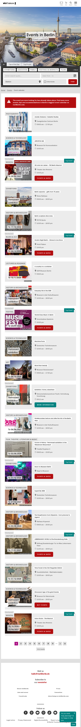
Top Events (27, 64)
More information (45, 405)
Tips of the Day (14, 64)
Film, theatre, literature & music (21, 439)
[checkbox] (9, 69)
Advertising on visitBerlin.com (58, 696)
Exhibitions (11, 188)
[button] (66, 3)
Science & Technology (16, 138)
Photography (12, 114)
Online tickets (51, 82)
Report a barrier (56, 720)
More (76, 70)
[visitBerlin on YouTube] (38, 713)
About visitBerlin (22, 688)
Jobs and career (22, 692)
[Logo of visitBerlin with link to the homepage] (9, 3)
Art (7, 362)
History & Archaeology (16, 213)
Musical (9, 162)
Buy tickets (42, 605)
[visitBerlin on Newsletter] (55, 713)
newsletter (42, 682)
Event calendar (40, 39)
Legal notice (10, 720)
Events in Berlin (41, 35)
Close (74, 713)
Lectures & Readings (15, 263)
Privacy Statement (24, 720)
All (4, 64)
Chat (73, 724)
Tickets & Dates (44, 178)
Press (58, 688)
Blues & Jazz (11, 237)
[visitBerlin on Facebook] (26, 713)
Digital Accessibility (41, 720)
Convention (58, 692)
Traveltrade (23, 696)
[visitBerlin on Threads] (32, 713)
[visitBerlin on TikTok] (49, 713)
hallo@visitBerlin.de (40, 674)
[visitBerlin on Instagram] (43, 713)
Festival (10, 312)
